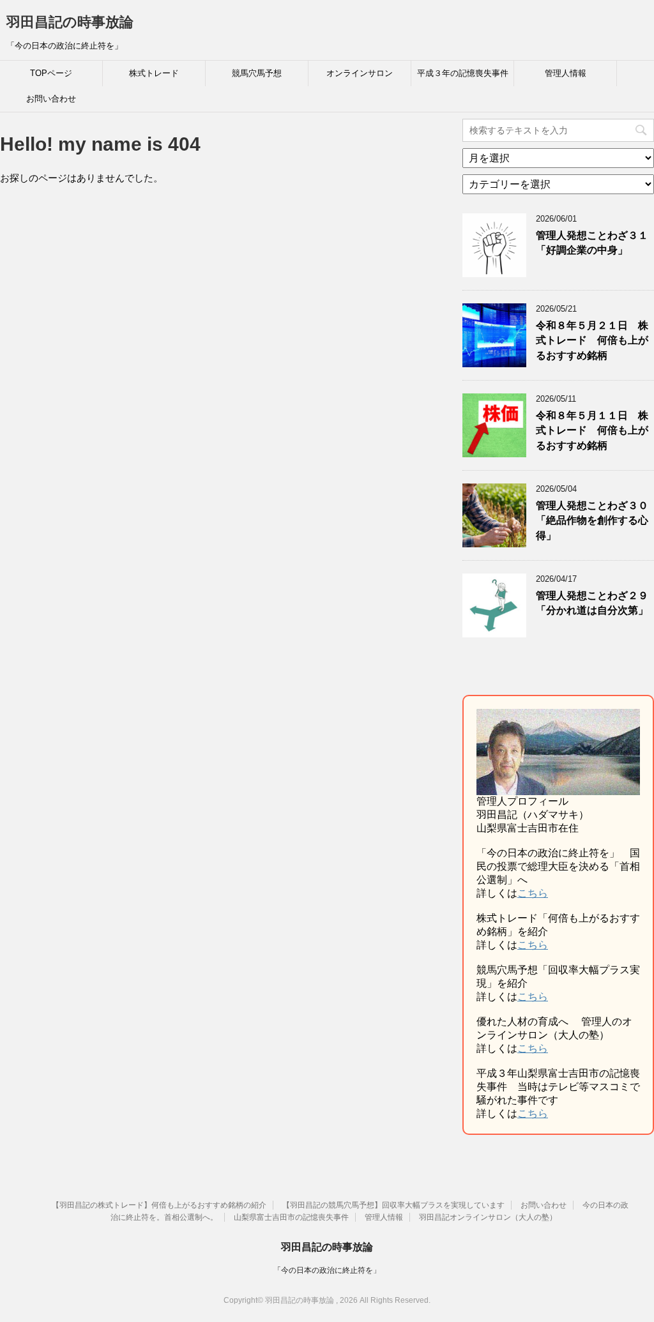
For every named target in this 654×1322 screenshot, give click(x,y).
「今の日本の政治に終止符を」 (327, 1270)
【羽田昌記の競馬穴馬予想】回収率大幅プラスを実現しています (393, 1205)
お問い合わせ (51, 98)
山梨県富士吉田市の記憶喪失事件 (291, 1217)
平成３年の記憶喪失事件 (462, 73)
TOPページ (51, 73)
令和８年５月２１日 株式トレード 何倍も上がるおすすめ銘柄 (592, 340)
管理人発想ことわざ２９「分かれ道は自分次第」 (592, 603)
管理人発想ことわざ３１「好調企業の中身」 (592, 242)
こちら (532, 893)
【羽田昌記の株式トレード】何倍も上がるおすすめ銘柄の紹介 (159, 1205)
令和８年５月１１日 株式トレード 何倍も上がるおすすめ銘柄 (592, 430)
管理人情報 (565, 73)
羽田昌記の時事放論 (69, 22)
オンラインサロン (359, 73)
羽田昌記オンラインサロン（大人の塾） (488, 1217)
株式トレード (154, 73)
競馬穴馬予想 (257, 73)
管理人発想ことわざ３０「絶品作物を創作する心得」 (592, 520)
